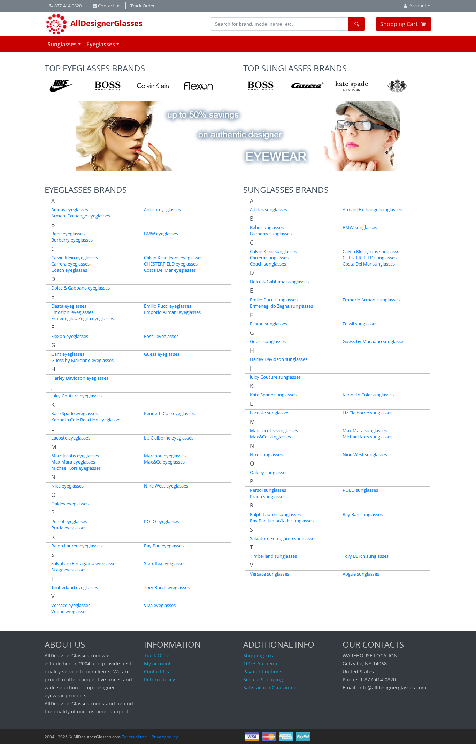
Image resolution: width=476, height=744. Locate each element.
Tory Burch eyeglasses (167, 587)
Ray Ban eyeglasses (164, 546)
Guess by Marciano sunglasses (374, 341)
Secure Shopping (263, 679)
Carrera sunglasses (269, 257)
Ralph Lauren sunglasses (275, 514)
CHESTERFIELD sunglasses (370, 257)
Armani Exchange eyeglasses (80, 216)
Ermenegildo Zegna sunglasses (281, 306)
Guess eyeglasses (161, 354)
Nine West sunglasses (365, 454)
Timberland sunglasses (273, 556)
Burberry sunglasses (271, 233)
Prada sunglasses (267, 496)
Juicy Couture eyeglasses (76, 396)
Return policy (159, 679)
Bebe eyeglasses (68, 233)
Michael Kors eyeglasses (76, 468)
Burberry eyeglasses (72, 240)
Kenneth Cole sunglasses (368, 394)
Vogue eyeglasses (69, 611)
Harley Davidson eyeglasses (79, 378)
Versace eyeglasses (70, 605)
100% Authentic (261, 663)
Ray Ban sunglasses (363, 514)
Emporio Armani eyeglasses (172, 312)
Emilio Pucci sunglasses (274, 299)
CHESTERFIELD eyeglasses (171, 264)
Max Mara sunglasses (365, 430)
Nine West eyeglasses (166, 486)
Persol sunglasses (268, 490)
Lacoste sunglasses (269, 413)
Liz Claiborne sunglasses (367, 413)
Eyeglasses (100, 44)
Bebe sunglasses (267, 227)
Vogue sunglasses (361, 574)
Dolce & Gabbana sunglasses (279, 281)
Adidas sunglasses (268, 209)
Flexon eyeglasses (69, 336)
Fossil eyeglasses (161, 336)
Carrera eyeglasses (70, 264)
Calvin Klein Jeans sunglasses (372, 251)
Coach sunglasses (268, 264)
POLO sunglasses (360, 490)
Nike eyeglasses (67, 486)
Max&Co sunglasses (270, 437)
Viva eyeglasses (160, 605)
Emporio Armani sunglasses (371, 299)
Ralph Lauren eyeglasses (76, 546)
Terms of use (134, 737)
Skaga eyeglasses (68, 570)
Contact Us (156, 671)
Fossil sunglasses (360, 323)
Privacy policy (165, 737)
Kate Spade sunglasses (273, 394)
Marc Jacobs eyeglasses (75, 455)
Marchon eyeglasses (165, 455)
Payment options (262, 671)
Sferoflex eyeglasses (164, 563)
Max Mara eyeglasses (73, 462)
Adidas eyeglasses (69, 209)
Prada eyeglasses (68, 527)
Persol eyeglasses (69, 521)
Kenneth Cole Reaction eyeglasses (86, 420)
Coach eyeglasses (69, 270)
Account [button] (418, 5)
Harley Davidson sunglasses (278, 359)
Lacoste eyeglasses (70, 438)
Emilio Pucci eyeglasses (167, 306)
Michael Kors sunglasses (367, 437)
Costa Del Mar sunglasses (369, 264)
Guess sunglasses (268, 341)
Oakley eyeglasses (70, 503)
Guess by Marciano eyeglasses (82, 360)
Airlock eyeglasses (162, 209)
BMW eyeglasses (161, 233)
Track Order (142, 5)
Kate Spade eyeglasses (74, 413)
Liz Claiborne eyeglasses (168, 438)
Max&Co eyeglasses (164, 462)
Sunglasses (62, 44)
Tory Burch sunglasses (366, 556)
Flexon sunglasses (268, 323)
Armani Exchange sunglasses (372, 209)
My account (157, 663)
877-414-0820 (68, 5)
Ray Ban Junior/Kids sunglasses (282, 520)
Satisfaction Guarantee (270, 687)
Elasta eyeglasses (68, 306)
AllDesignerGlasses (105, 23)
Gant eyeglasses (67, 354)
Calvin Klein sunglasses (273, 251)
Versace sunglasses (269, 574)
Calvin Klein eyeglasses (74, 257)
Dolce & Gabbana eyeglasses (80, 288)
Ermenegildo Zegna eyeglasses (82, 318)
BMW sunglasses (360, 227)
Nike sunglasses (266, 454)
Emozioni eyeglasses (72, 312)
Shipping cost (259, 655)
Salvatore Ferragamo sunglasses (283, 538)
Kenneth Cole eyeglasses (169, 413)
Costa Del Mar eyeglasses (170, 270)
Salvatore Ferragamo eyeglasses (84, 563)
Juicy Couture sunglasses (275, 377)
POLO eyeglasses (161, 521)
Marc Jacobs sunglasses (274, 430)
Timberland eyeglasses (74, 587)
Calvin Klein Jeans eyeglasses (173, 257)
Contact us (109, 5)
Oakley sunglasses (268, 472)
